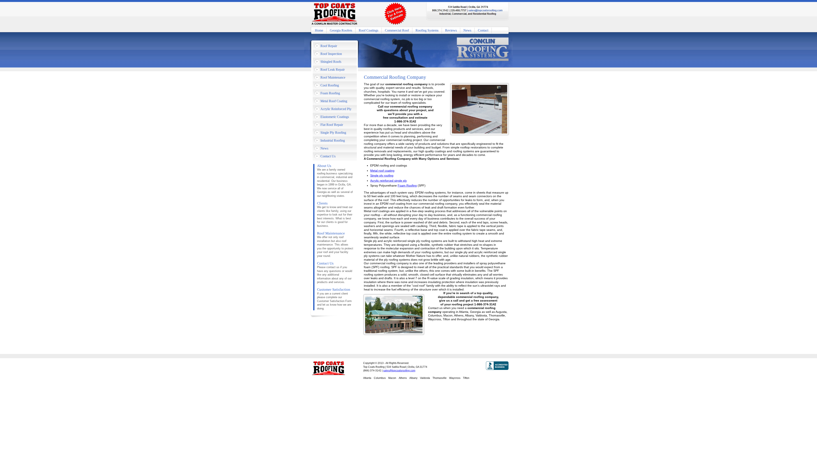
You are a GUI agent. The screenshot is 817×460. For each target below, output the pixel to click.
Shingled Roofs (330, 61)
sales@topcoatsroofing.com (399, 370)
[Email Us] (485, 10)
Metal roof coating (382, 170)
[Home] (334, 14)
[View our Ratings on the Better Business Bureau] (497, 376)
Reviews (451, 30)
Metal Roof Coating (333, 101)
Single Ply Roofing (333, 132)
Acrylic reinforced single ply (388, 180)
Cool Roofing (329, 85)
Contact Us (328, 156)
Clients (322, 203)
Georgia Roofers (341, 30)
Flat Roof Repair (331, 124)
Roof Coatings (368, 30)
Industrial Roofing (332, 140)
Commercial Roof (397, 30)
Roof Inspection (331, 54)
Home (319, 30)
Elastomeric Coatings (334, 117)
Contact (483, 30)
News (467, 30)
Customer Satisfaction (333, 290)
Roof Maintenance (332, 77)
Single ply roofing (381, 175)
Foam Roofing (407, 185)
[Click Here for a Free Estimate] (395, 14)
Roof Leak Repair (332, 69)
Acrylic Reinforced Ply (335, 109)
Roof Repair (328, 46)
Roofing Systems (427, 30)
